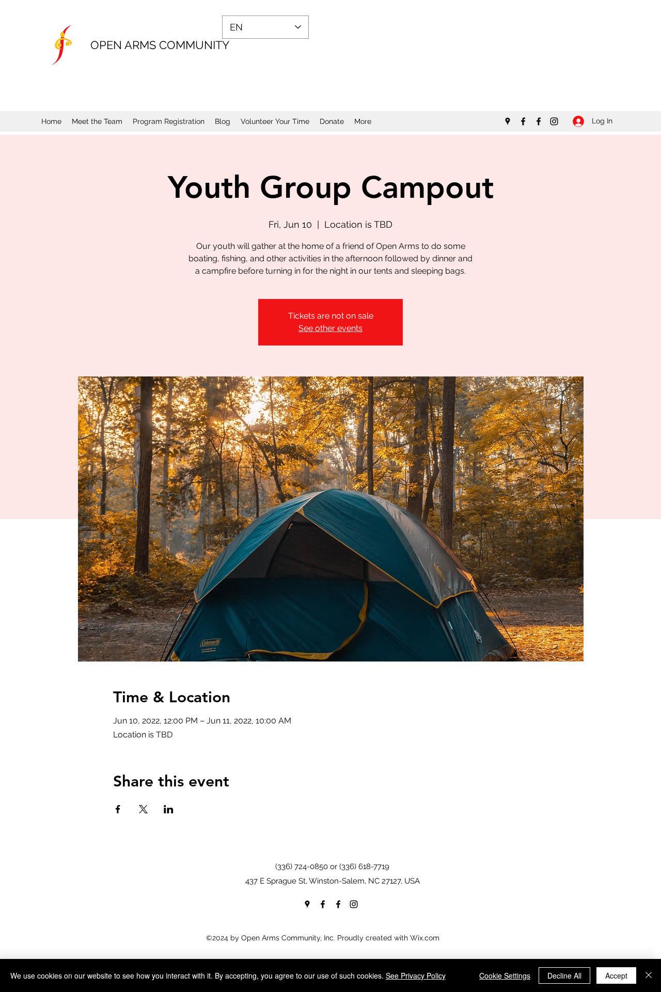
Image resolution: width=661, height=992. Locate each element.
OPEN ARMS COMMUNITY (159, 45)
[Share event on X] (143, 809)
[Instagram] (554, 121)
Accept (616, 975)
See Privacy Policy (416, 975)
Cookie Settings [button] (504, 975)
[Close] (648, 975)
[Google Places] (507, 121)
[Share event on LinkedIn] (169, 809)
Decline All (564, 975)
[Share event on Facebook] (118, 809)
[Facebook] (523, 121)
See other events (330, 328)
